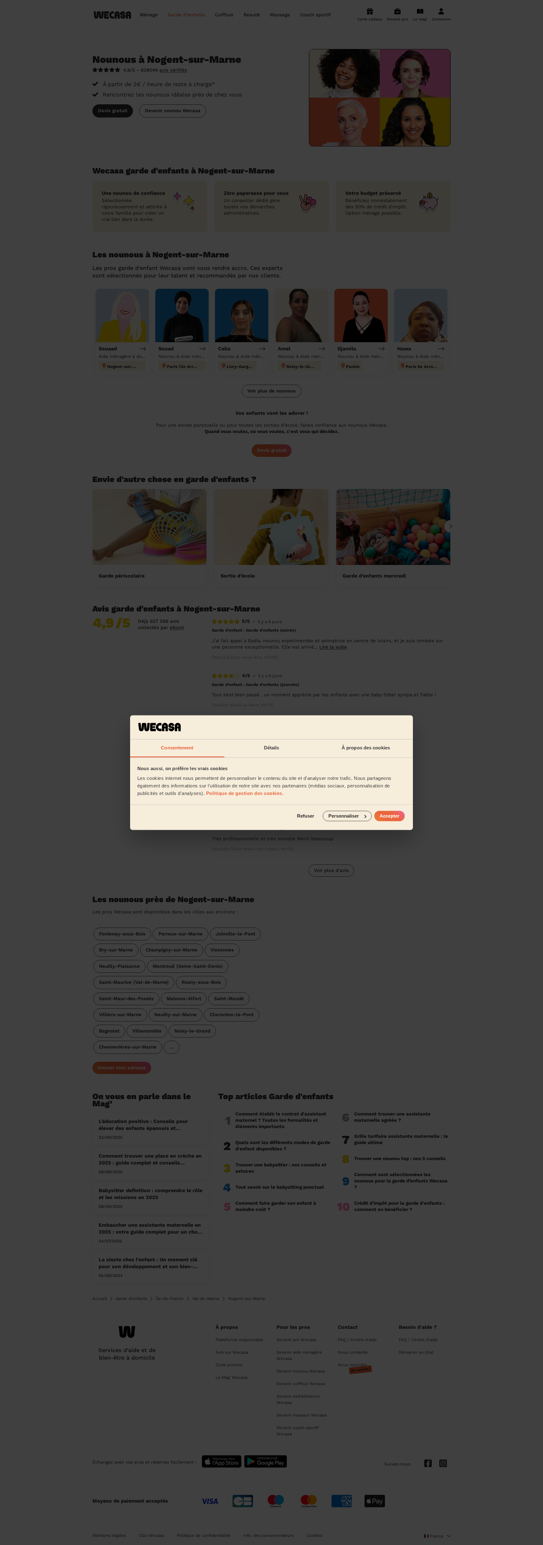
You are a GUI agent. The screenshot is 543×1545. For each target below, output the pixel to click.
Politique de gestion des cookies (244, 793)
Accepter (389, 816)
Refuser (305, 816)
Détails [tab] (271, 748)
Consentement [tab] (177, 748)
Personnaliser (343, 816)
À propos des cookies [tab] (366, 748)
